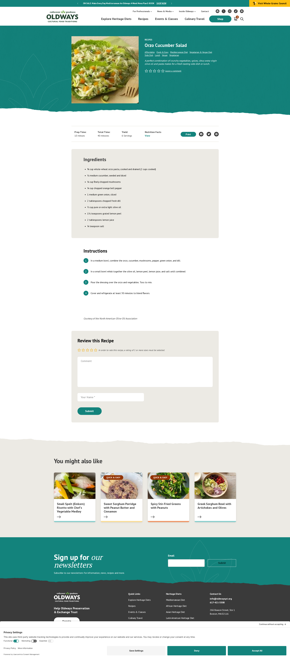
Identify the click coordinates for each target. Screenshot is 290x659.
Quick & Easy (162, 52)
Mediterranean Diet (179, 52)
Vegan (165, 55)
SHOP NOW (161, 3)
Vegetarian (174, 55)
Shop (220, 19)
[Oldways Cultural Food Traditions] (217, 11)
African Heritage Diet (176, 605)
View (147, 135)
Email (171, 555)
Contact (205, 11)
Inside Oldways (186, 11)
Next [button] (171, 3)
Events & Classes (166, 19)
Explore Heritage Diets (116, 19)
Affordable (150, 52)
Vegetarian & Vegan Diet (201, 52)
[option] (124, 3)
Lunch (157, 55)
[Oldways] (62, 16)
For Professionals (141, 11)
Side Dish (149, 55)
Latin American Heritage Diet (180, 617)
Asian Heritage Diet (175, 611)
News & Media (164, 11)
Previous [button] (77, 3)
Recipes (143, 19)
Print (188, 134)
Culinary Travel (195, 19)
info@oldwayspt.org (221, 598)
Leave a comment (173, 71)
